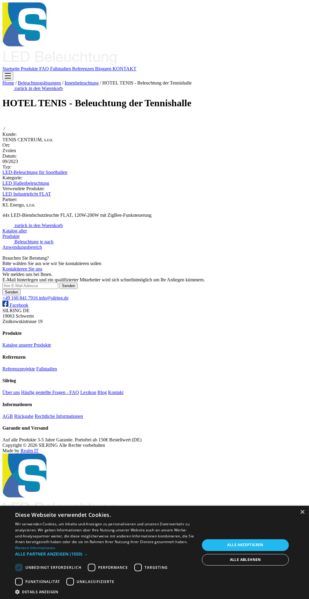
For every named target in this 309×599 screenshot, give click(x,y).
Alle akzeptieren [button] (245, 544)
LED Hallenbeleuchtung (25, 183)
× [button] (302, 512)
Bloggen (104, 68)
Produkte (30, 68)
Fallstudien (61, 68)
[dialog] (154, 552)
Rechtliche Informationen (59, 416)
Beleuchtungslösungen (39, 82)
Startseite (11, 68)
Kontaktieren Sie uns (22, 268)
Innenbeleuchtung (82, 82)
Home (8, 82)
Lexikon (88, 392)
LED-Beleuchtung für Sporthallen (34, 172)
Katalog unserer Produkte (26, 345)
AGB (7, 416)
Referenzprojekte (18, 368)
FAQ (44, 68)
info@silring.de (53, 297)
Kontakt (115, 392)
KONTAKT (124, 68)
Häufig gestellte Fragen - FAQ (50, 392)
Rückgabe (23, 416)
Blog (102, 392)
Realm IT (30, 450)
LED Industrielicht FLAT (26, 194)
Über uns (11, 392)
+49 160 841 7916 (20, 297)
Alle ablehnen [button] (245, 559)
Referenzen (83, 68)
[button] (104, 554)
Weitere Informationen (35, 547)
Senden (68, 285)
